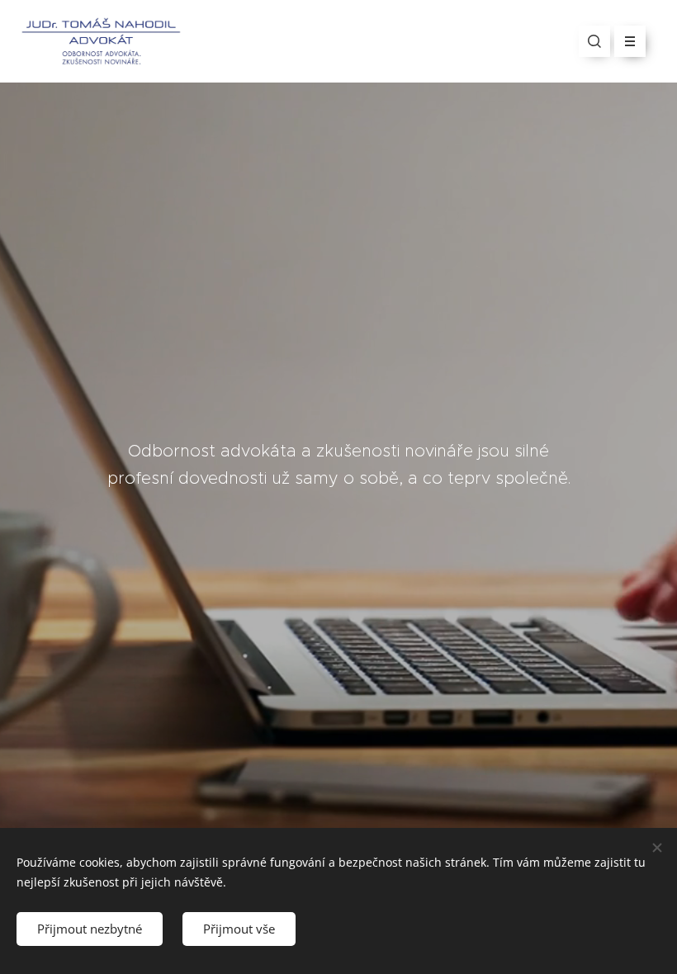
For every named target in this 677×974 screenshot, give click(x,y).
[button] (594, 41)
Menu (630, 41)
